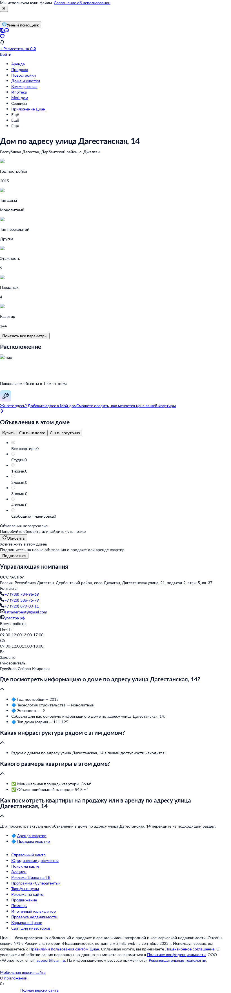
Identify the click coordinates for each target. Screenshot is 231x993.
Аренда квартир (31, 835)
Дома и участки (25, 80)
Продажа (19, 69)
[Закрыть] (4, 9)
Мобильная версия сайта (23, 972)
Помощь (19, 905)
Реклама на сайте (27, 894)
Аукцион (18, 871)
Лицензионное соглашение (189, 949)
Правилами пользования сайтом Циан (64, 949)
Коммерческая (24, 86)
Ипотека (19, 92)
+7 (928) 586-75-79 (22, 600)
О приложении (13, 978)
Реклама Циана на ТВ (30, 877)
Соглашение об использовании (82, 2)
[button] (121, 448)
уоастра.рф (15, 617)
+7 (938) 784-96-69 (22, 594)
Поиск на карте (25, 866)
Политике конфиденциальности (176, 954)
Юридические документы (35, 860)
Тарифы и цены (25, 888)
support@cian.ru (51, 960)
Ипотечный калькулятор (33, 911)
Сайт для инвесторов (30, 928)
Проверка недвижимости (34, 916)
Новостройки (23, 75)
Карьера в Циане (26, 922)
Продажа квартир (33, 841)
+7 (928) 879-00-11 (22, 606)
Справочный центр (28, 854)
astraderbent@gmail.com (26, 612)
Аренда (18, 64)
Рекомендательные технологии (177, 960)
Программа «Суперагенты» (35, 883)
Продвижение (24, 900)
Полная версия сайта (39, 990)
